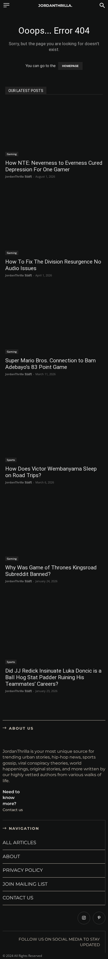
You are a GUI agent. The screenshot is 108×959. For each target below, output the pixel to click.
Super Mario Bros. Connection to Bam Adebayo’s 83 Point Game (50, 363)
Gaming (12, 154)
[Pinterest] (99, 918)
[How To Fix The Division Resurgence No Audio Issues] (54, 222)
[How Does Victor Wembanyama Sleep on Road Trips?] (54, 425)
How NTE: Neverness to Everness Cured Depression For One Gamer (53, 166)
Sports (11, 460)
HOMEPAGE (70, 66)
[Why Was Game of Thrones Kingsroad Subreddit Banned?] (54, 528)
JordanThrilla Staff (18, 176)
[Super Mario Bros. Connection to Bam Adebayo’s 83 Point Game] (54, 321)
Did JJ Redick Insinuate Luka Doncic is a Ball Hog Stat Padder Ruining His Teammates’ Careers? (53, 677)
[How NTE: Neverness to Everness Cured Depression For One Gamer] (54, 128)
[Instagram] (84, 918)
